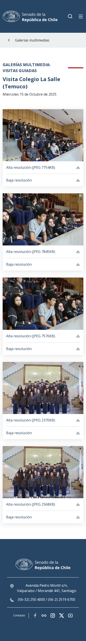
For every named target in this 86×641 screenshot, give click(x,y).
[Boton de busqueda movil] (70, 16)
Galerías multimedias (32, 40)
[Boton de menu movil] (80, 16)
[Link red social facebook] (35, 615)
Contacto (19, 615)
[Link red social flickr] (44, 615)
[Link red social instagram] (52, 615)
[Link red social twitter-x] (61, 615)
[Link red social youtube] (70, 615)
